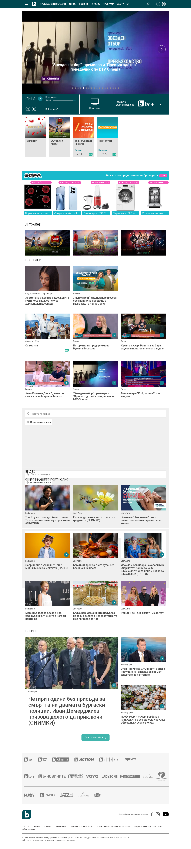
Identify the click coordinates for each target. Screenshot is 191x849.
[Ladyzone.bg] (111, 776)
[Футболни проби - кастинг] (47, 242)
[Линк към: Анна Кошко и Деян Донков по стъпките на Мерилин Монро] (47, 383)
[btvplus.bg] (31, 776)
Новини (83, 4)
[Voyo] (94, 776)
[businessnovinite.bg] (77, 776)
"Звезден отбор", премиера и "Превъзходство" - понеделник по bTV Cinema (95, 67)
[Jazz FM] (69, 795)
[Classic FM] (86, 795)
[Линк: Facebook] (150, 814)
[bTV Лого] (26, 814)
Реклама (36, 826)
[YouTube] (164, 814)
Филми (72, 4)
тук (163, 175)
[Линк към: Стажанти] (47, 336)
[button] (72, 88)
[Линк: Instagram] (156, 814)
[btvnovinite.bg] (53, 776)
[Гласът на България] (143, 242)
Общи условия (28, 829)
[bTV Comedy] (45, 759)
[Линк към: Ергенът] (35, 137)
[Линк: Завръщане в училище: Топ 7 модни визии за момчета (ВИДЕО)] (47, 555)
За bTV (120, 4)
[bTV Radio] (50, 795)
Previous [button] (29, 49)
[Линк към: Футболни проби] (59, 137)
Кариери (47, 826)
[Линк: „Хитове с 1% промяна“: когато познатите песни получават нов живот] (143, 507)
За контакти (61, 826)
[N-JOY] (32, 795)
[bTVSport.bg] (131, 776)
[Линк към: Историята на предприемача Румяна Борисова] (95, 336)
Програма (108, 4)
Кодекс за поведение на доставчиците (113, 826)
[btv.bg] (31, 759)
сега (30, 99)
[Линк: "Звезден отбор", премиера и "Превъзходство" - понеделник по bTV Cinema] (95, 52)
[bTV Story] (111, 759)
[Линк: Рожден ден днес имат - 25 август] (143, 603)
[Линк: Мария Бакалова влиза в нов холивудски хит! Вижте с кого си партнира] (47, 603)
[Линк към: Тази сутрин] (107, 137)
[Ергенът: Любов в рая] (95, 242)
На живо (95, 4)
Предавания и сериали (53, 4)
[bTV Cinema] (63, 759)
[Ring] (133, 759)
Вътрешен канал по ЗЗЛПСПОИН (148, 826)
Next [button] (162, 49)
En (128, 4)
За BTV (25, 826)
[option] (47, 242)
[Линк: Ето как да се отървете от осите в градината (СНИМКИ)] (95, 507)
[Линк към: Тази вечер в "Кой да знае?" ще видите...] (143, 383)
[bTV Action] (86, 759)
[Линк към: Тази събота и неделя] (83, 137)
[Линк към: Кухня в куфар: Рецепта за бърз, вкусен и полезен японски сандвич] (143, 336)
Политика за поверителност (81, 826)
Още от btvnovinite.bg (95, 737)
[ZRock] (101, 795)
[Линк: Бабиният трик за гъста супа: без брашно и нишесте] (95, 555)
